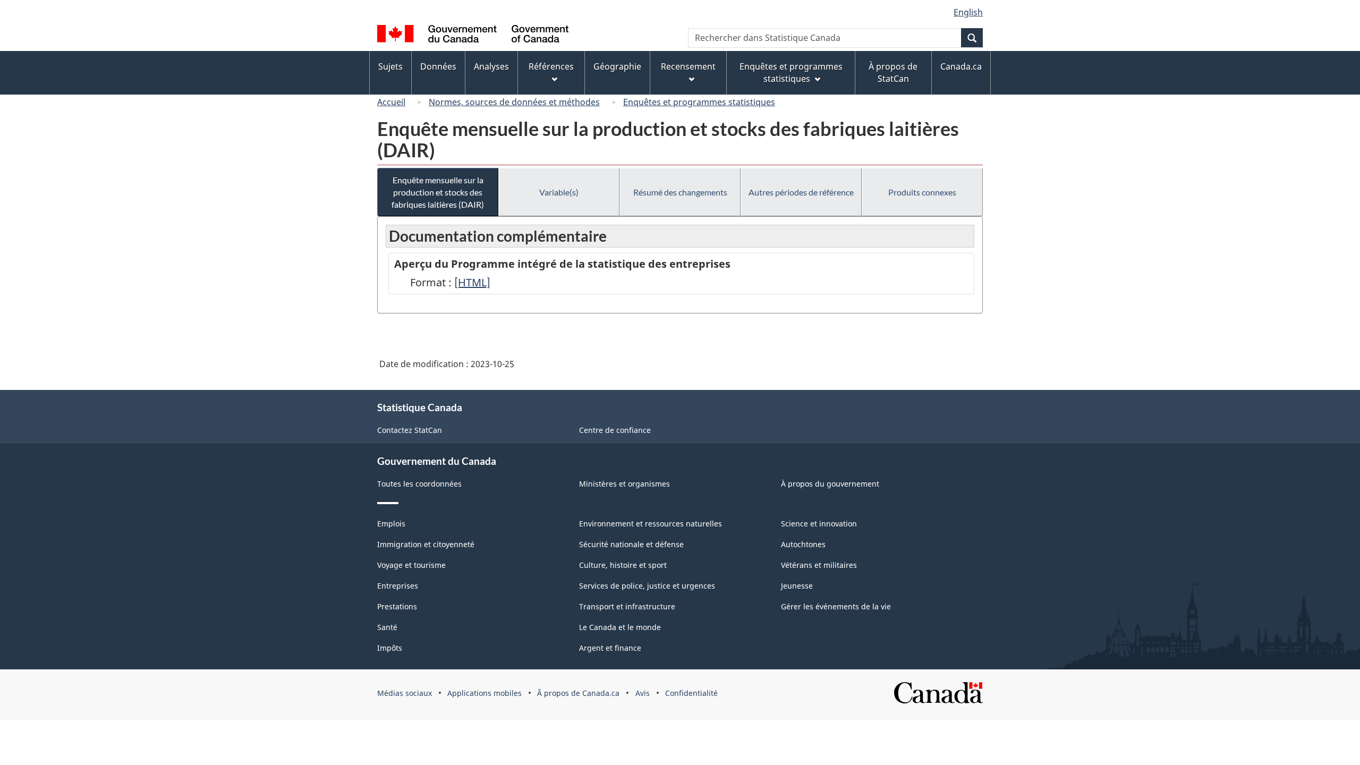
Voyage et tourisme (411, 565)
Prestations (397, 606)
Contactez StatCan (409, 430)
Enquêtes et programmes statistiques (699, 102)
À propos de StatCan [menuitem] (893, 72)
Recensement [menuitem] (688, 66)
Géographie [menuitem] (617, 66)
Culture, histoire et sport (623, 565)
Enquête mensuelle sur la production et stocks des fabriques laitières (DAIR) (438, 192)
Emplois (391, 523)
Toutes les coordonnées (419, 484)
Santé (387, 627)
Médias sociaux (404, 693)
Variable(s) (559, 192)
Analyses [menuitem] (491, 66)
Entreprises (397, 586)
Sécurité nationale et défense (631, 544)
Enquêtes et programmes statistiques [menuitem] (791, 72)
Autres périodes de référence (801, 192)
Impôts (389, 648)
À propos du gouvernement (830, 484)
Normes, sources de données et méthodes (514, 102)
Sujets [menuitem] (390, 66)
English (968, 12)
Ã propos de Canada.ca (578, 693)
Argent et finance (610, 648)
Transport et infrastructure (627, 606)
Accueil (391, 102)
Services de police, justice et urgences (647, 586)
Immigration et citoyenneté (425, 544)
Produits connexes (922, 192)
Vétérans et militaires (819, 565)
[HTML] (472, 282)
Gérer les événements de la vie (836, 606)
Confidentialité (691, 693)
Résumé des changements (680, 192)
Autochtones (803, 544)
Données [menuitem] (438, 66)
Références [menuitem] (551, 66)
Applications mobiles (484, 693)
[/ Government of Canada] (472, 35)
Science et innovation (819, 523)
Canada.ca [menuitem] (961, 66)
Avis (642, 693)
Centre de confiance (615, 430)
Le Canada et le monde (620, 627)
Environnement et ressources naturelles (650, 523)
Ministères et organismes (624, 484)
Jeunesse (797, 586)
